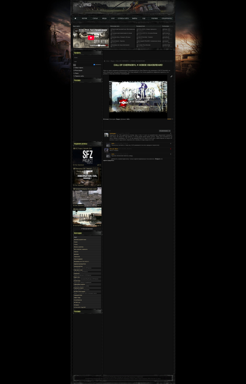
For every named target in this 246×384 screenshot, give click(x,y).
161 (169, 30)
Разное (75, 242)
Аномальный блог (78, 266)
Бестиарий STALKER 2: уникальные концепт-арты (151, 41)
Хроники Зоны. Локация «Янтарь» (121, 37)
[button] (171, 76)
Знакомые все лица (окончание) (120, 45)
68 (168, 42)
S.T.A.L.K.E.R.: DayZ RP (80, 307)
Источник (106, 119)
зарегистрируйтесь (108, 160)
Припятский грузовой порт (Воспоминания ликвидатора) (127, 29)
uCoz (159, 378)
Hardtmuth (166, 37)
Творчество (77, 256)
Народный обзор (78, 295)
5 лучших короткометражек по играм (122, 33)
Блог (108, 61)
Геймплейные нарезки (79, 284)
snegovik (113, 34)
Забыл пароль (79, 67)
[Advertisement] (138, 54)
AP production (131, 377)
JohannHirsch (140, 30)
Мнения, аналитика (78, 246)
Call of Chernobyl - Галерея (145, 37)
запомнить (98, 64)
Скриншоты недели (78, 288)
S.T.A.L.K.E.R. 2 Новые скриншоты (147, 29)
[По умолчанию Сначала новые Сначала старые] (165, 130)
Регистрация (78, 70)
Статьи (75, 244)
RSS (149, 378)
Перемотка (76, 273)
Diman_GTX (167, 29)
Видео (112, 61)
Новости (76, 251)
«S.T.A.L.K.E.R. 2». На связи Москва (147, 33)
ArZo (128, 119)
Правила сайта (79, 76)
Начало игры (77, 280)
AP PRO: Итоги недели (79, 291)
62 (168, 46)
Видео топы (77, 277)
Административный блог (80, 263)
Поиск (77, 73)
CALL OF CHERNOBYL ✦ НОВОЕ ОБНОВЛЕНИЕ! (130, 61)
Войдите (157, 159)
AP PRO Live (77, 302)
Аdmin (139, 42)
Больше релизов (88, 228)
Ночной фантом (78, 300)
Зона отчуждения (78, 259)
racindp (113, 30)
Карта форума (143, 378)
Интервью (76, 304)
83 (168, 38)
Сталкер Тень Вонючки (144, 45)
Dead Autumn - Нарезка (118, 41)
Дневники (76, 254)
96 (168, 34)
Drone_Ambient (141, 46)
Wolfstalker (114, 42)
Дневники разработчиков (80, 239)
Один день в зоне (78, 270)
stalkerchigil (167, 45)
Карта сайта (134, 378)
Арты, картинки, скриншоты (80, 249)
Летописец (167, 33)
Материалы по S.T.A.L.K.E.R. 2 (81, 261)
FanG (125, 377)
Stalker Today (77, 297)
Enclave (113, 46)
